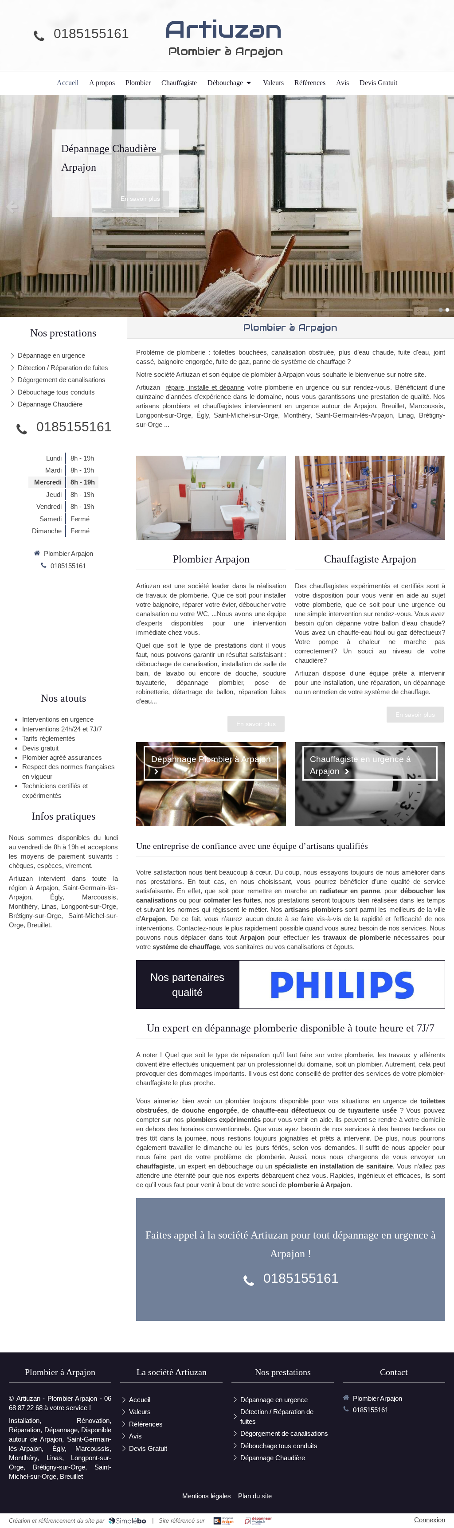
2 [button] (447, 310)
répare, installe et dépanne (204, 387)
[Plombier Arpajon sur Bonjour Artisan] (223, 1521)
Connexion (429, 1520)
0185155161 (91, 33)
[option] (227, 206)
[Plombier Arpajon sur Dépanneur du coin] (258, 1521)
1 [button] (440, 310)
